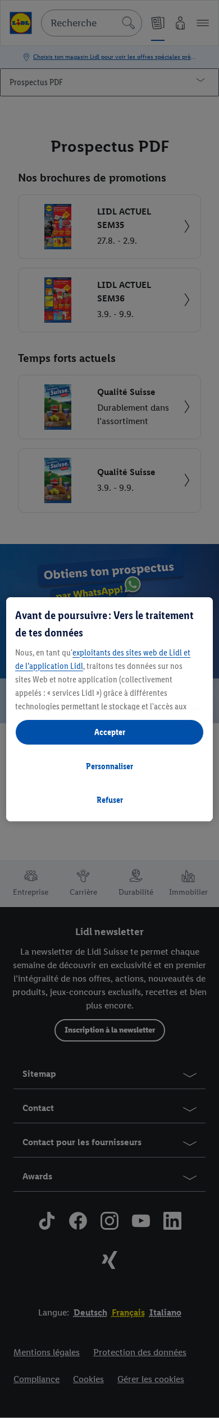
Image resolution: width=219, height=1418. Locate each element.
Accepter (109, 732)
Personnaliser (109, 766)
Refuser (110, 799)
